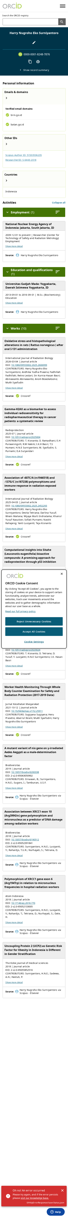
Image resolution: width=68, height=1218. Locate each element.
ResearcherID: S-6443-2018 (20, 159)
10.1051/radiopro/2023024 (25, 649)
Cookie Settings (34, 641)
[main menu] (62, 6)
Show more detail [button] (14, 246)
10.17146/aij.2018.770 (23, 903)
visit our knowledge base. (35, 1198)
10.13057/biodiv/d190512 (25, 839)
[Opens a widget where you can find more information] (56, 1212)
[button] (58, 202)
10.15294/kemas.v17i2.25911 (27, 711)
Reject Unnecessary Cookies (34, 621)
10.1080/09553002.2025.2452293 (29, 505)
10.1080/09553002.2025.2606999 (29, 365)
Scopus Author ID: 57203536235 (23, 155)
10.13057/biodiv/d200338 (25, 772)
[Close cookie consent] (61, 573)
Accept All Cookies (34, 631)
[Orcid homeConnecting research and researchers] (12, 6)
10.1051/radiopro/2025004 (25, 437)
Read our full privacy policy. (20, 611)
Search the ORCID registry (15, 15)
